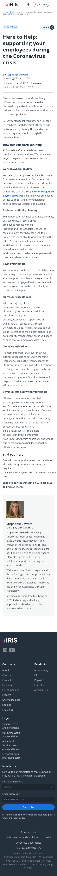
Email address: (11, 794)
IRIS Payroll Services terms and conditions (10, 745)
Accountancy (41, 670)
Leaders (6, 694)
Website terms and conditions (22, 837)
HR (36, 675)
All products (41, 690)
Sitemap (6, 704)
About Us (7, 670)
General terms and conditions (10, 725)
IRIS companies (10, 690)
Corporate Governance (28, 842)
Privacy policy (28, 832)
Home (5, 12)
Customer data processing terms (12, 755)
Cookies (47, 837)
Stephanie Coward (17, 74)
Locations (7, 685)
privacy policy (18, 818)
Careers (6, 675)
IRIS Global (8, 709)
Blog (12, 12)
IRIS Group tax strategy (28, 848)
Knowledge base (11, 699)
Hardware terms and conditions (11, 734)
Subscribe (28, 807)
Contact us (8, 680)
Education (39, 685)
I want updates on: (13, 781)
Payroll (38, 680)
